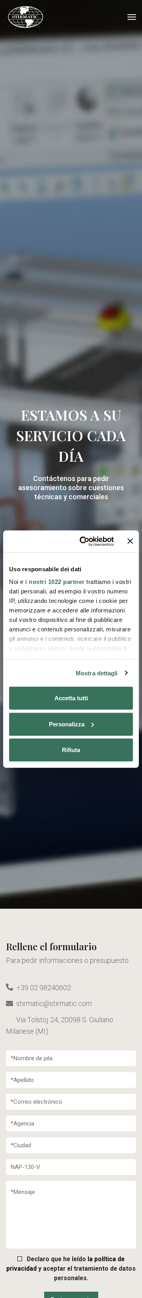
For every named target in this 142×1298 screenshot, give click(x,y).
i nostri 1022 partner (55, 581)
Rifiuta (71, 750)
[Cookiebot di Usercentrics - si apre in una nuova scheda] (84, 541)
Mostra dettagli (97, 672)
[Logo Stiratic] (25, 17)
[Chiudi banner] (130, 541)
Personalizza (66, 723)
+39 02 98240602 (43, 987)
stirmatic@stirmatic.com (54, 1003)
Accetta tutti (71, 698)
